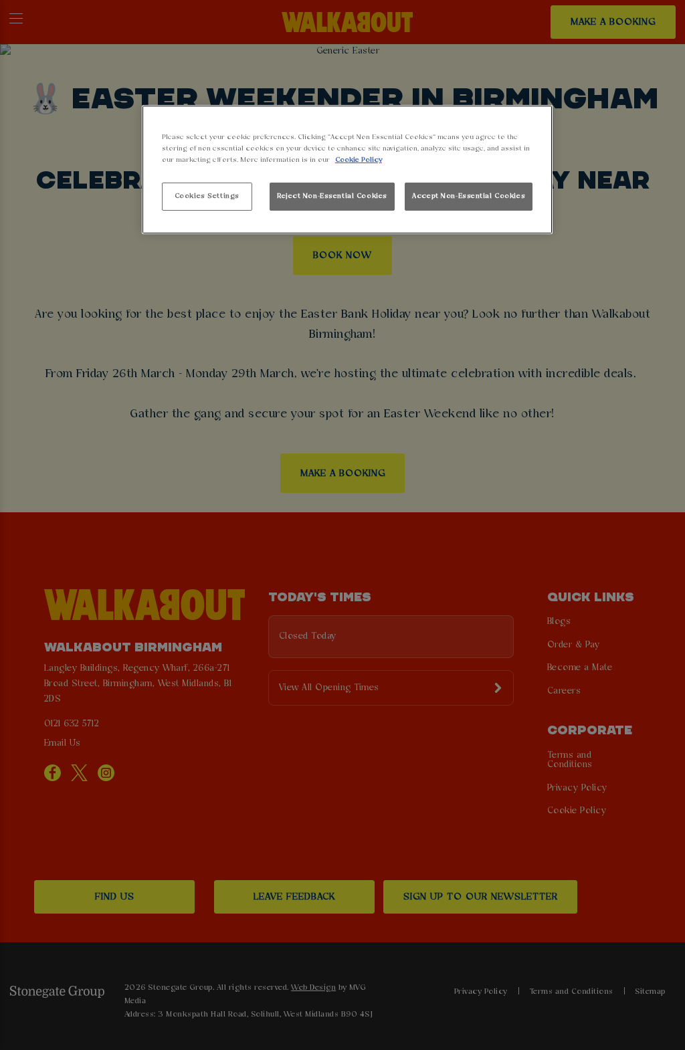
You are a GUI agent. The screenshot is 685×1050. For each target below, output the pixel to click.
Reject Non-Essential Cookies (332, 196)
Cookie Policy (358, 160)
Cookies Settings (207, 196)
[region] (347, 169)
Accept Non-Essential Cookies (468, 196)
